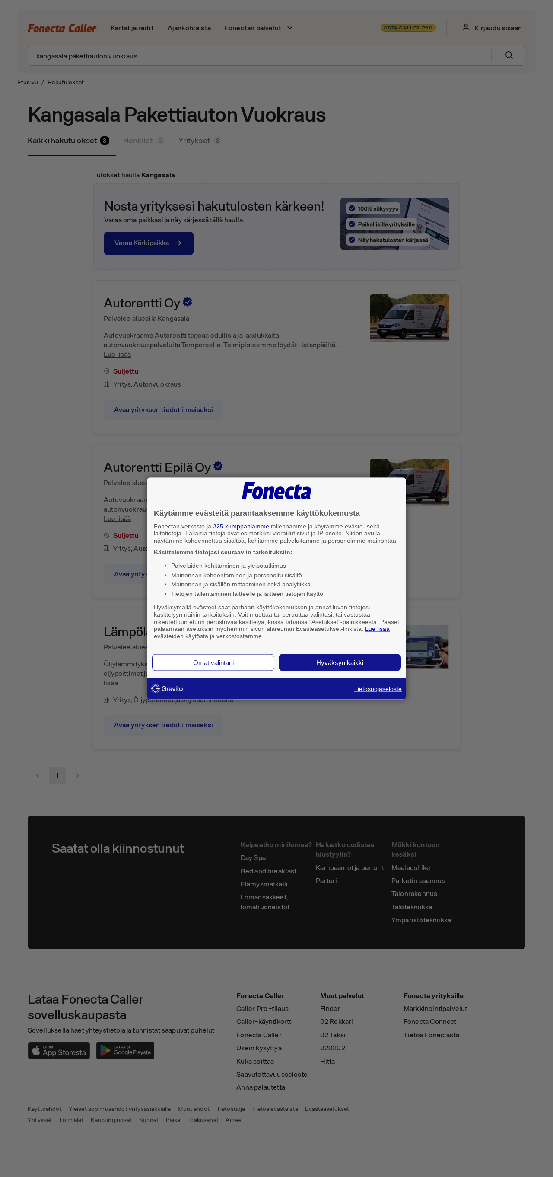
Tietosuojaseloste (378, 688)
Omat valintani (213, 662)
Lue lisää (377, 628)
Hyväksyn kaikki (339, 662)
